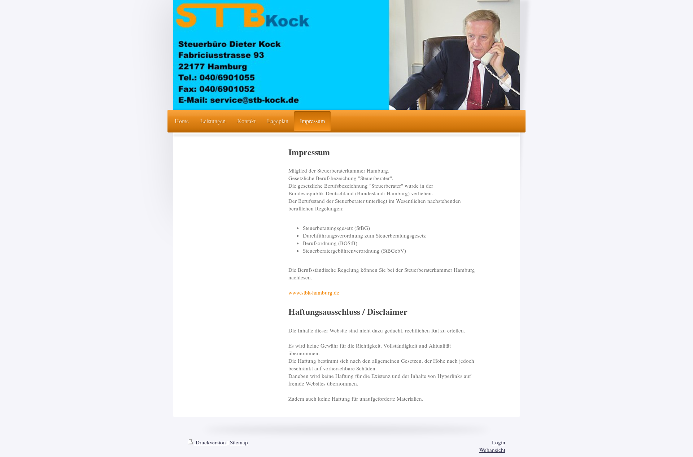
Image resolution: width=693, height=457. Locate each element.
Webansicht (492, 449)
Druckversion (210, 442)
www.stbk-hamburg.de (313, 292)
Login (498, 442)
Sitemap (239, 442)
